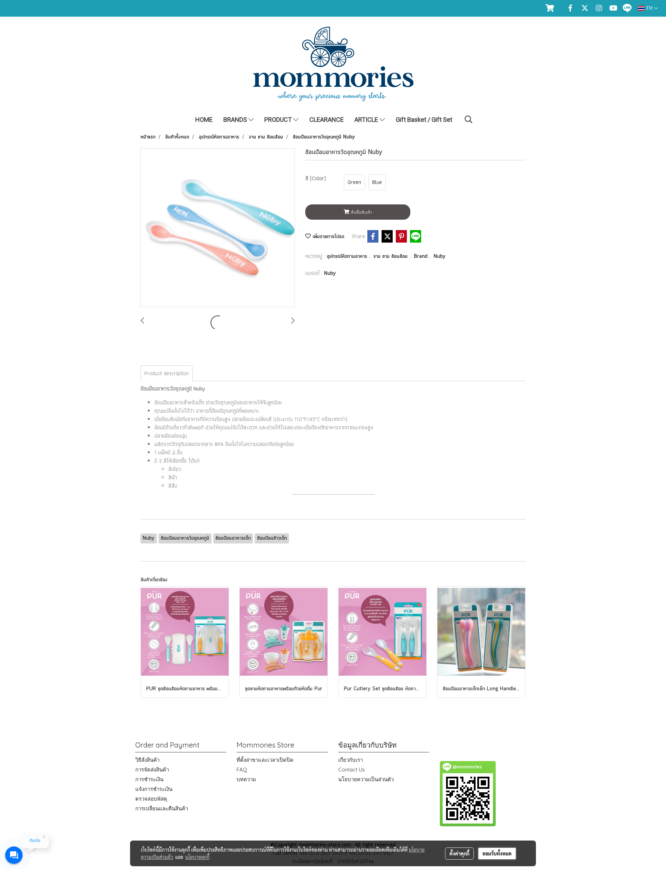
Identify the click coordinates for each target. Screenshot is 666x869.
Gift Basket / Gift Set (424, 119)
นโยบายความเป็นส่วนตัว (366, 779)
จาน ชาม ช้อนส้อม (391, 256)
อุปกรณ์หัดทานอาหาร (348, 256)
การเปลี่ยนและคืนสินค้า (161, 808)
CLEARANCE (326, 119)
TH (649, 8)
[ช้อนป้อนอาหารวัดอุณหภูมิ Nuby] (217, 228)
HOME (204, 119)
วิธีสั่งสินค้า (147, 760)
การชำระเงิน (149, 779)
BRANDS (235, 119)
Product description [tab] (166, 373)
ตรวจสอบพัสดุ (151, 798)
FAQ (242, 769)
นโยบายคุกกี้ (197, 857)
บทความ (246, 779)
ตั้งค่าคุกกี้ (459, 853)
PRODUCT (278, 119)
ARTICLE (367, 119)
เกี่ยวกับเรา (350, 760)
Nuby (439, 256)
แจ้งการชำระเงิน (153, 789)
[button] (468, 119)
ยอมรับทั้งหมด (497, 853)
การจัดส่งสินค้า (152, 769)
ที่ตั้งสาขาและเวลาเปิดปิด (265, 760)
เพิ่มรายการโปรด (327, 237)
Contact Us (351, 769)
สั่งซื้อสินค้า (360, 212)
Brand (421, 256)
